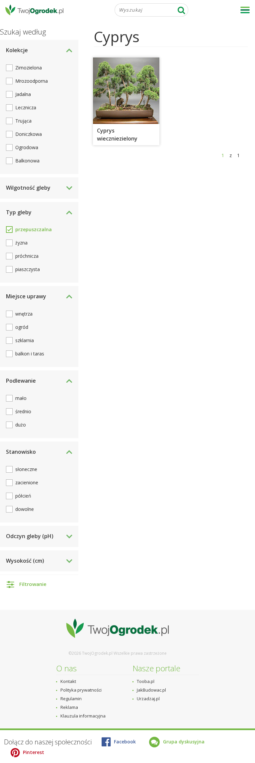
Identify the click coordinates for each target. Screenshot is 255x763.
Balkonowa (27, 160)
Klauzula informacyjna (83, 716)
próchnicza (27, 256)
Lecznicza (25, 107)
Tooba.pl (145, 681)
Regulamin (71, 699)
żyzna (21, 242)
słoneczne (26, 469)
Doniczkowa (28, 134)
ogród (21, 327)
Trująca (23, 121)
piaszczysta (27, 269)
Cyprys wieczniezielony (117, 134)
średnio (23, 411)
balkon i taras (29, 353)
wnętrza (24, 314)
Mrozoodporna (31, 81)
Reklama (69, 707)
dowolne (24, 509)
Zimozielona (28, 67)
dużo (20, 425)
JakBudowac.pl (151, 690)
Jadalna (23, 94)
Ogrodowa (26, 147)
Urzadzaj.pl (148, 699)
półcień (23, 496)
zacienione (26, 482)
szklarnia (24, 340)
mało (21, 398)
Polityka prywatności (81, 690)
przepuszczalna (33, 229)
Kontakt (68, 681)
